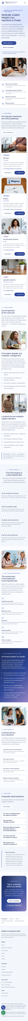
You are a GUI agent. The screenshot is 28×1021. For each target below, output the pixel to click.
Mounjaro (6, 158)
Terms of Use (4, 995)
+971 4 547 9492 (5, 984)
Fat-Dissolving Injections (10, 239)
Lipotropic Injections (9, 280)
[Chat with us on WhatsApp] (3, 1013)
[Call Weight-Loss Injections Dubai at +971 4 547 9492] (3, 1007)
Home (2, 945)
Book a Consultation (8, 47)
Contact (3, 958)
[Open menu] (25, 2)
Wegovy (5, 199)
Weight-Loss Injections (6, 947)
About (2, 953)
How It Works (4, 950)
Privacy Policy (4, 993)
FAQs (2, 956)
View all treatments (8, 132)
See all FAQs (6, 806)
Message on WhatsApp (15, 905)
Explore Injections (8, 43)
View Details (7, 172)
